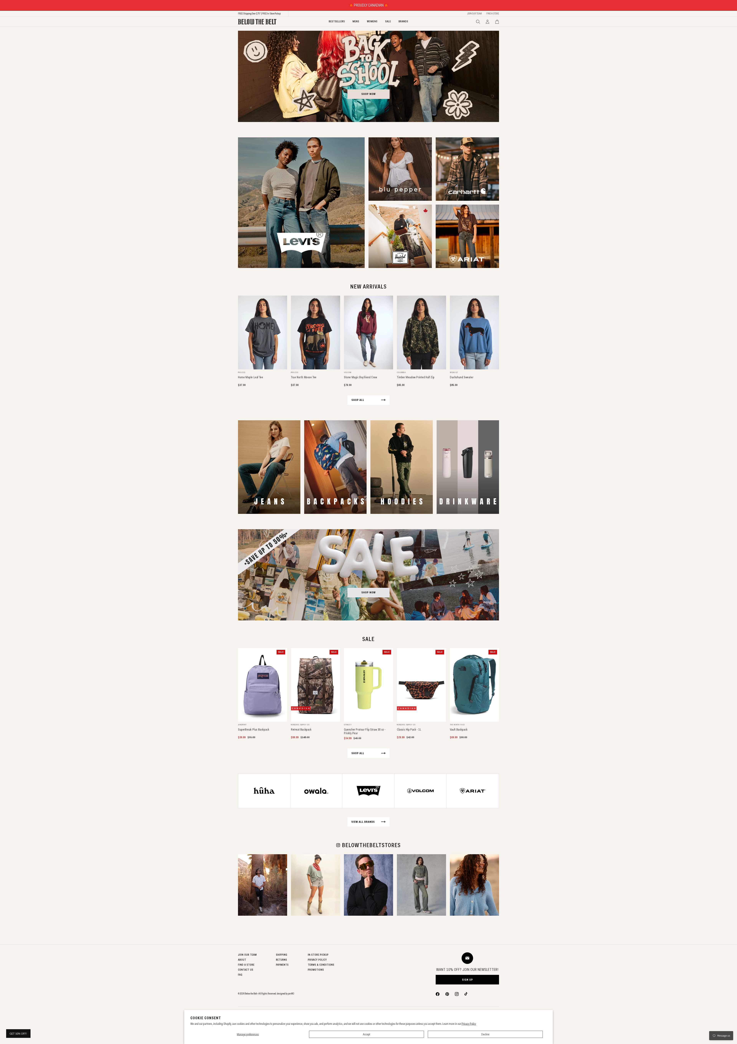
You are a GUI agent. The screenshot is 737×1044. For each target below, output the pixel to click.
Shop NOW (368, 592)
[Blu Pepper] (400, 169)
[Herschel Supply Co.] (400, 236)
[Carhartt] (467, 169)
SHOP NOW (368, 94)
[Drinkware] (468, 467)
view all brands (363, 821)
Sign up (467, 979)
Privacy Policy (469, 1024)
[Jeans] (269, 467)
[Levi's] (301, 202)
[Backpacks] (335, 467)
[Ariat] (467, 236)
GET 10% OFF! (18, 1033)
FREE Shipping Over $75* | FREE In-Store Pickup (259, 13)
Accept (366, 1034)
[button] (478, 22)
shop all (357, 400)
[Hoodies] (401, 467)
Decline (485, 1034)
